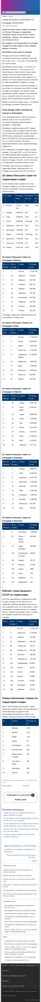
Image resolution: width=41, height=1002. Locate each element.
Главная (4, 16)
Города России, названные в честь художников (19, 957)
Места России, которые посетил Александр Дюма (20, 921)
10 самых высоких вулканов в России (16, 960)
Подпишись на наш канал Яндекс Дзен (19, 797)
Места (10, 16)
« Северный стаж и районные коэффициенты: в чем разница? (19, 850)
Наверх (34, 861)
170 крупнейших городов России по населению (19, 890)
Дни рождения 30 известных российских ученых (20, 910)
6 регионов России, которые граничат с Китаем (19, 913)
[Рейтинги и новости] (20, 5)
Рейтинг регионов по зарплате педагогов (17, 875)
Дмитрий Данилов (12, 26)
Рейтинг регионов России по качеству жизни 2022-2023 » (21, 856)
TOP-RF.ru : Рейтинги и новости (17, 991)
